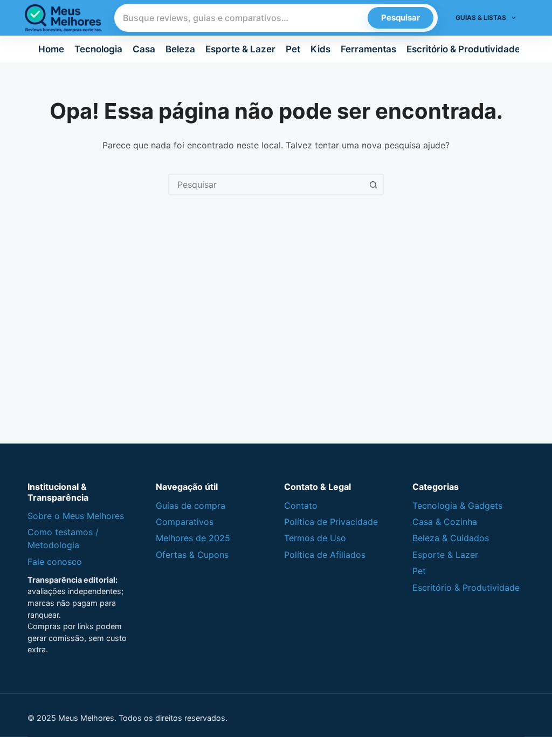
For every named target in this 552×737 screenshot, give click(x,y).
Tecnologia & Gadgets (457, 505)
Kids (320, 49)
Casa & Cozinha (444, 521)
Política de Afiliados (324, 554)
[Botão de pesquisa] (373, 184)
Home (51, 49)
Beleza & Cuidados (450, 538)
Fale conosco (54, 561)
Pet (293, 49)
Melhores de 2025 (193, 538)
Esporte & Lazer (240, 49)
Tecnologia (98, 49)
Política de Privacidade (331, 521)
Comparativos (184, 521)
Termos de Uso (315, 538)
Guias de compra (190, 505)
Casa (144, 49)
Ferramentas (368, 49)
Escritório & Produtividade (463, 49)
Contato (301, 505)
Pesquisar (400, 17)
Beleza (180, 49)
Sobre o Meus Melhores (75, 515)
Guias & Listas (481, 17)
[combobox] (266, 184)
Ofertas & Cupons (192, 554)
